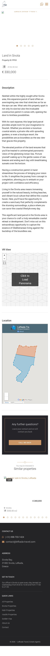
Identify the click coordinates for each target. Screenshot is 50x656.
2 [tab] (21, 46)
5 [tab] (33, 46)
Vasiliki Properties (9, 614)
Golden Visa (7, 618)
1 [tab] (18, 46)
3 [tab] (25, 46)
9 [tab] (35, 518)
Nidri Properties (8, 610)
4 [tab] (29, 46)
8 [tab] (31, 518)
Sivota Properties (9, 606)
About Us (6, 623)
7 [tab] (27, 518)
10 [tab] (39, 518)
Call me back (25, 442)
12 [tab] (47, 518)
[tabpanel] (24, 26)
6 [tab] (24, 518)
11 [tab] (43, 518)
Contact (5, 627)
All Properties (7, 601)
